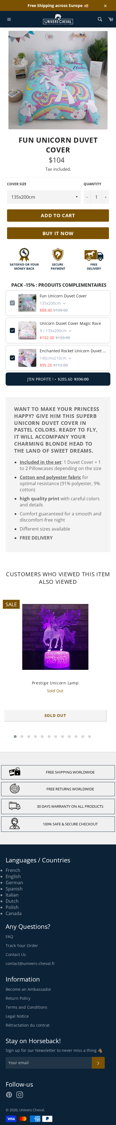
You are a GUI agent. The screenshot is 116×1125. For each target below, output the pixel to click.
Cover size (16, 184)
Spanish (14, 889)
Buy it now (58, 233)
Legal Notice (17, 1016)
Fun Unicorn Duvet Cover (63, 295)
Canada (14, 913)
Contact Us (16, 954)
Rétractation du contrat (28, 1025)
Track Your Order (22, 945)
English (13, 876)
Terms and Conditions (26, 1007)
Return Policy (18, 998)
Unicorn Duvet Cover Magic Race (70, 323)
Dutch (12, 901)
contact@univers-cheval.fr (30, 963)
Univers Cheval (31, 1109)
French (13, 870)
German (14, 882)
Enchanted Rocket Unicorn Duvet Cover (73, 350)
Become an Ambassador (28, 989)
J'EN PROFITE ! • (58, 379)
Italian (12, 895)
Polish (12, 907)
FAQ (9, 936)
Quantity (92, 184)
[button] (15, 736)
